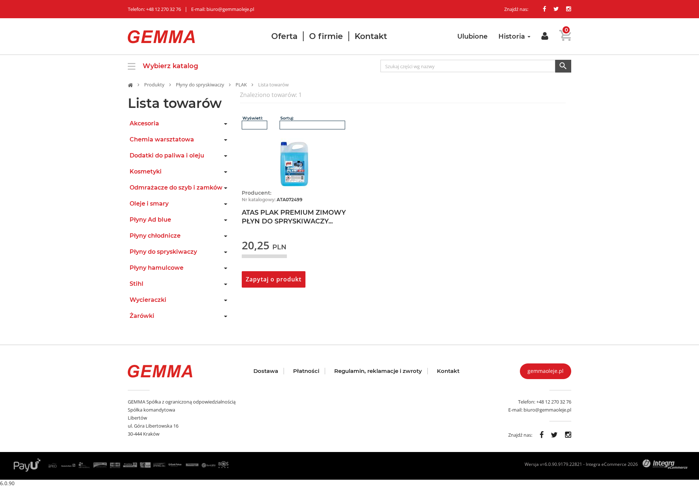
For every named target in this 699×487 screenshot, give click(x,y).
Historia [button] (512, 36)
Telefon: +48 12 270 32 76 (154, 9)
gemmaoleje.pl (546, 370)
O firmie (326, 36)
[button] (544, 36)
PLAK (241, 84)
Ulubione (472, 36)
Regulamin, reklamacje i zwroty (378, 371)
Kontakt (371, 36)
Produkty (154, 84)
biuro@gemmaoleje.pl (547, 409)
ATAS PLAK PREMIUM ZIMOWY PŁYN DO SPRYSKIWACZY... (294, 217)
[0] (565, 38)
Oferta (284, 36)
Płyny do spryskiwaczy (200, 84)
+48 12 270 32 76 (553, 401)
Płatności (306, 371)
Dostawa (265, 371)
